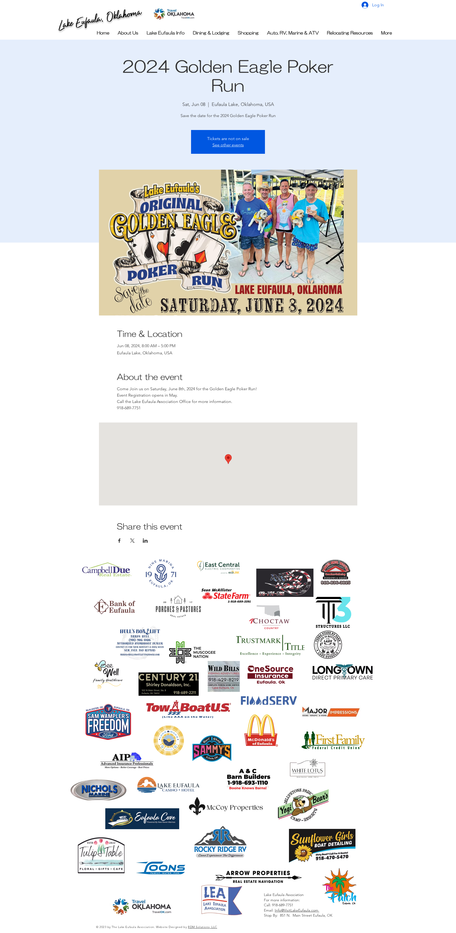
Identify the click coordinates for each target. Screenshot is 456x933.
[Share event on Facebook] (119, 541)
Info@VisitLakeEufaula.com (297, 910)
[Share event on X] (132, 541)
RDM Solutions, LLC (202, 927)
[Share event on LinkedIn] (145, 541)
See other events (228, 144)
